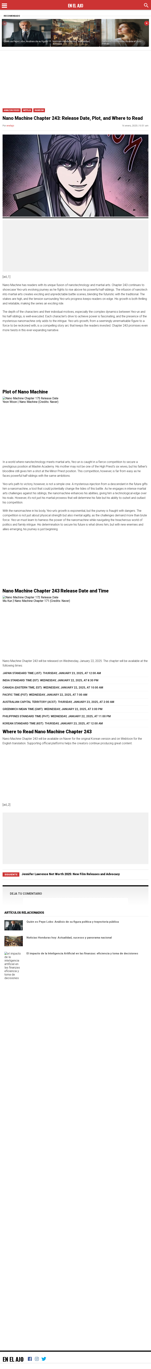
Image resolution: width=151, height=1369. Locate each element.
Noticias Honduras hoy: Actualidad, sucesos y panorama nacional (69, 937)
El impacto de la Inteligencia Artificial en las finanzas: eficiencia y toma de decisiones (82, 953)
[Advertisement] (75, 78)
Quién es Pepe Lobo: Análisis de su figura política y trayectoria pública (73, 921)
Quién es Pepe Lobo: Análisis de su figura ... (26, 42)
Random (39, 110)
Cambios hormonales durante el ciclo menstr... (121, 42)
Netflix (27, 110)
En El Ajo (13, 1359)
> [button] (147, 23)
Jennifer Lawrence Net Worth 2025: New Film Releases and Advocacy (71, 874)
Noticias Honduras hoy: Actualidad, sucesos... (71, 42)
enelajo (10, 125)
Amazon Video (11, 110)
